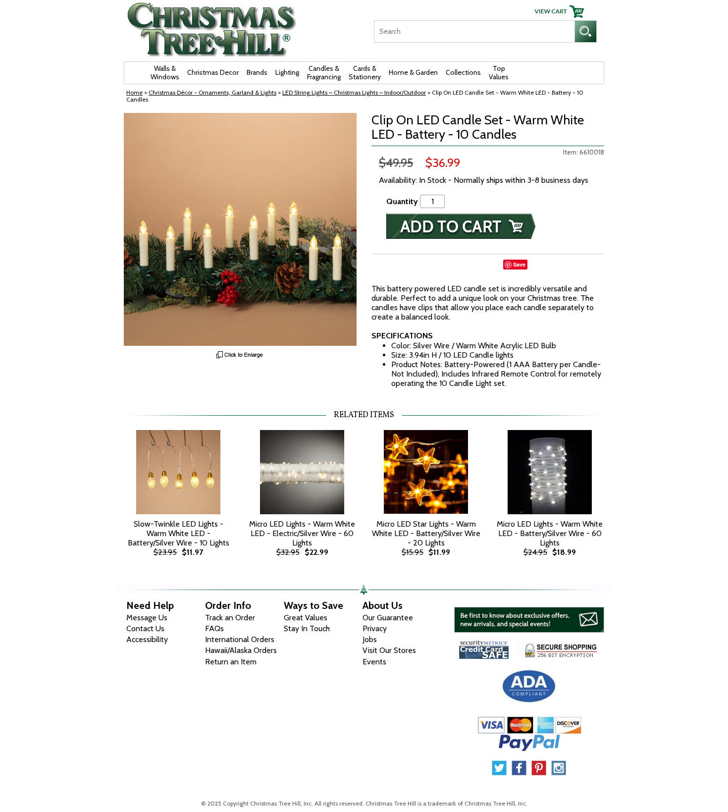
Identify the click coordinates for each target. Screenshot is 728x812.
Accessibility (147, 639)
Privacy (375, 628)
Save (519, 264)
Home (134, 92)
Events (374, 661)
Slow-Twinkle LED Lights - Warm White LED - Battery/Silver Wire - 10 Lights (178, 533)
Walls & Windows (165, 72)
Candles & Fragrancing (324, 72)
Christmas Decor (213, 72)
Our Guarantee (388, 617)
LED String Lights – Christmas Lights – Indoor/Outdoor (354, 92)
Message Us (146, 617)
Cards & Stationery (365, 72)
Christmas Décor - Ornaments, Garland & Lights (212, 92)
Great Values (305, 617)
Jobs (370, 639)
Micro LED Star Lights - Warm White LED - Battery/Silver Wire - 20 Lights (426, 533)
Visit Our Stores (389, 650)
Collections (463, 72)
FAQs (214, 628)
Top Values (499, 72)
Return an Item (231, 661)
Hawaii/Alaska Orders (241, 650)
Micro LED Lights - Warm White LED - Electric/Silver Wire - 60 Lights (302, 533)
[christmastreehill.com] (212, 26)
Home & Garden (413, 72)
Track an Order (230, 617)
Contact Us (145, 628)
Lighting (287, 72)
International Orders (239, 639)
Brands (257, 72)
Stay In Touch (307, 628)
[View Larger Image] (240, 229)
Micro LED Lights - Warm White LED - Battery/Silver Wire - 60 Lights (550, 533)
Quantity (402, 201)
